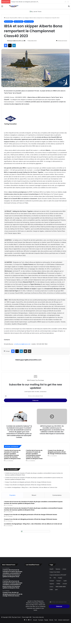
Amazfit (51, 569)
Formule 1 (58, 580)
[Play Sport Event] (14, 6)
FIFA (55, 577)
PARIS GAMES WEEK (61, 586)
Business (58, 569)
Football (60, 577)
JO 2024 (65, 583)
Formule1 (52, 580)
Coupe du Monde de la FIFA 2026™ (58, 575)
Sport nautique (29, 21)
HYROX (58, 583)
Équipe (46, 620)
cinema (64, 569)
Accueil (7, 17)
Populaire (12, 495)
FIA (50, 577)
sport (56, 589)
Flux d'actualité (18, 21)
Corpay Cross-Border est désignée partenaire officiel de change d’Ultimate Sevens (33, 1)
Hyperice (52, 583)
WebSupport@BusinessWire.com (15, 40)
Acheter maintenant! (63, 620)
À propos (40, 620)
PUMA (51, 589)
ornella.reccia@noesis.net (22, 344)
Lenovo (51, 586)
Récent (34, 495)
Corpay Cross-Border (55, 572)
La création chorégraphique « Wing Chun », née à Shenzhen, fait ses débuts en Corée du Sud (31, 487)
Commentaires (56, 495)
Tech (55, 620)
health (65, 580)
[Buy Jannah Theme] (35, 11)
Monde (51, 620)
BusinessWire (13, 17)
